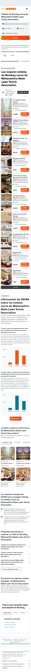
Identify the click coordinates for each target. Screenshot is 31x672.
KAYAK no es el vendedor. (9, 661)
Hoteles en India (8, 640)
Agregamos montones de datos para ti (13, 664)
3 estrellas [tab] (17, 442)
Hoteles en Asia (22, 639)
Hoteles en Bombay (14, 642)
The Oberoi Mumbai (19, 196)
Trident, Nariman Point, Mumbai (20, 215)
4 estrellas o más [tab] (7, 442)
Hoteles (15, 639)
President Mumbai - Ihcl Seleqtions (20, 139)
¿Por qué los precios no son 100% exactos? (12, 667)
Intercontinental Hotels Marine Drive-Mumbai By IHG (20, 177)
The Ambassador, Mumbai (21, 234)
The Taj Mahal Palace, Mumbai (19, 101)
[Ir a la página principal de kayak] (11, 9)
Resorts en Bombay (9, 627)
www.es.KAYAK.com (7, 639)
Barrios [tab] (16, 612)
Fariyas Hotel (17, 252)
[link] (15, 419)
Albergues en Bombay (10, 624)
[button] (3, 9)
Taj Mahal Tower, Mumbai (20, 120)
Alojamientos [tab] (7, 612)
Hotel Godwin (17, 270)
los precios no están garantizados (14, 656)
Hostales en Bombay (10, 622)
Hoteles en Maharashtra (19, 640)
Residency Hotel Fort (19, 158)
